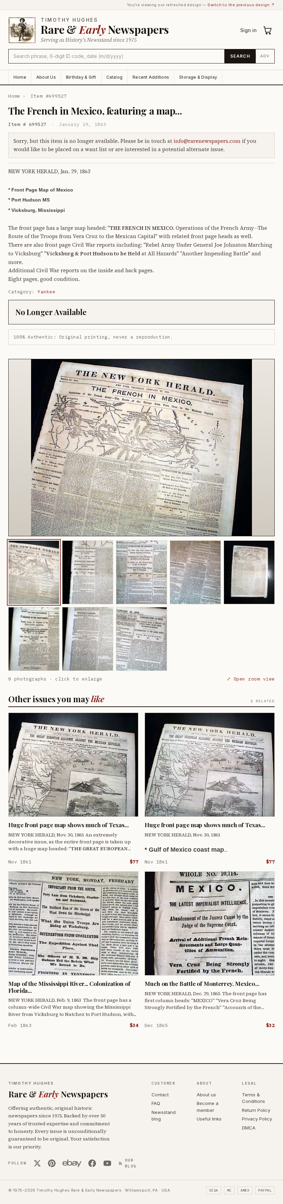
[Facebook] (92, 1163)
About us (206, 1094)
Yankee (46, 292)
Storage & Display (198, 77)
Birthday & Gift (81, 77)
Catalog (114, 77)
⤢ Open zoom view (251, 679)
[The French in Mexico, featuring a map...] (33, 572)
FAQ (156, 1103)
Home (19, 77)
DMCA (248, 1127)
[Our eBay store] (71, 1163)
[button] (141, 447)
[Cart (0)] (268, 30)
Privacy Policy (257, 1119)
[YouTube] (107, 1163)
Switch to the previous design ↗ (241, 4)
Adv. (265, 55)
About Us (46, 77)
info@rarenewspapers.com (207, 141)
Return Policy (256, 1110)
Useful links (209, 1119)
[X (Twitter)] (37, 1163)
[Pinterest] (52, 1163)
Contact (160, 1094)
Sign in (248, 30)
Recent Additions (151, 77)
